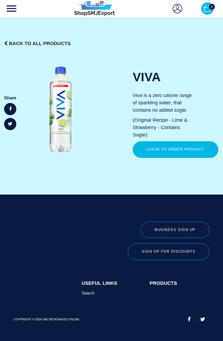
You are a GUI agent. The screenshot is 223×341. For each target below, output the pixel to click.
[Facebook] (189, 319)
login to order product (176, 149)
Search (88, 293)
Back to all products (40, 43)
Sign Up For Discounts (169, 251)
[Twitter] (202, 319)
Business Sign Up (175, 230)
